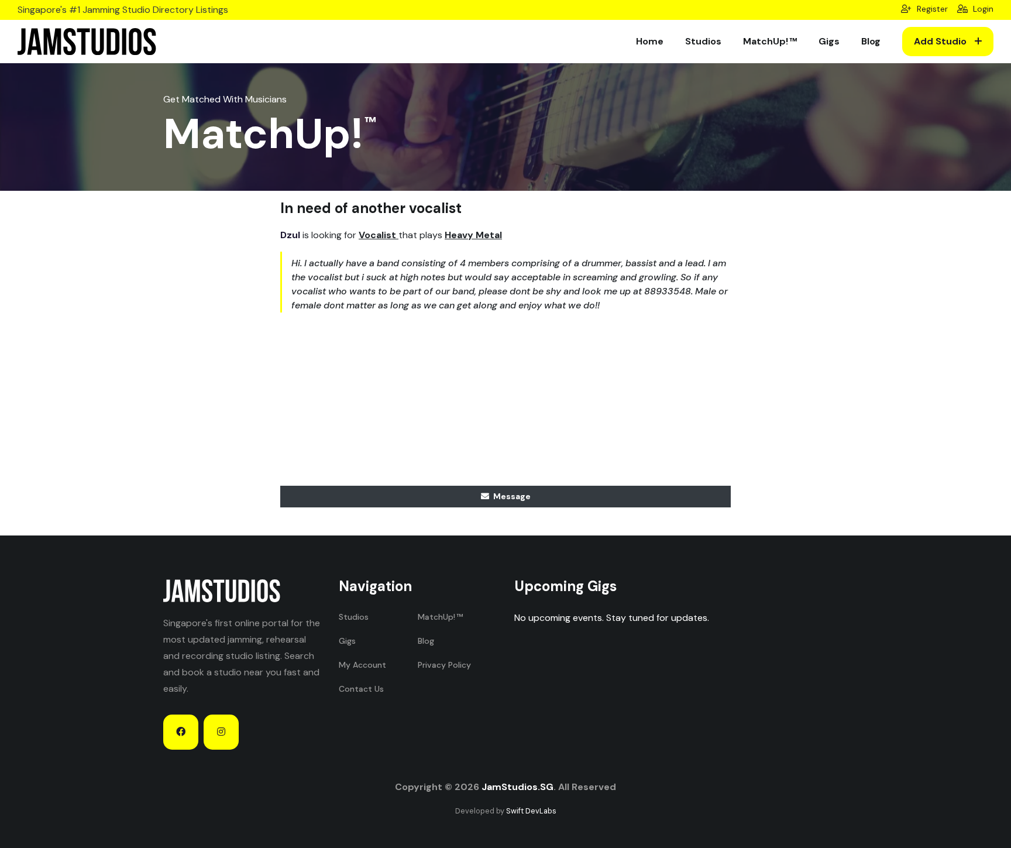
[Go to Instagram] (221, 732)
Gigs (829, 41)
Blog (871, 41)
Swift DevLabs (531, 811)
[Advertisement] (505, 404)
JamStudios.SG (517, 787)
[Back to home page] (87, 41)
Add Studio (941, 41)
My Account (362, 665)
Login (982, 9)
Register (931, 9)
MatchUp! (765, 41)
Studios (703, 41)
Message (511, 496)
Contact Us (361, 689)
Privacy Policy (444, 665)
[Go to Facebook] (180, 732)
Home (649, 41)
